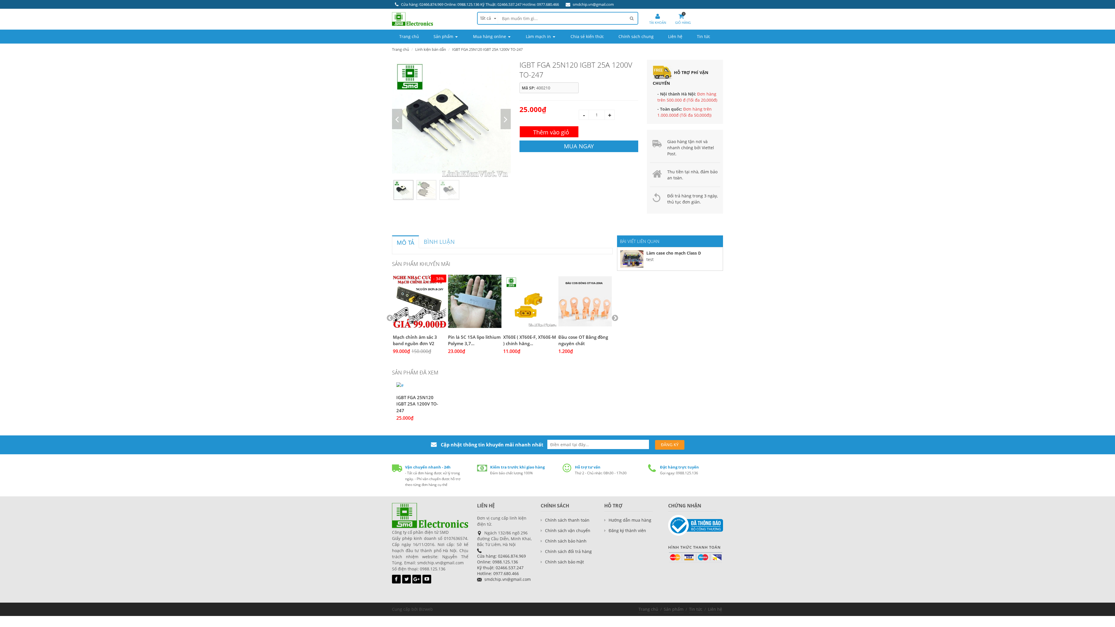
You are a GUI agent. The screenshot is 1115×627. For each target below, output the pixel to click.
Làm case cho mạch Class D (673, 253)
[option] (451, 119)
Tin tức (695, 609)
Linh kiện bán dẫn (430, 49)
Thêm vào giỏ (551, 132)
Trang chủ (400, 49)
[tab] (405, 241)
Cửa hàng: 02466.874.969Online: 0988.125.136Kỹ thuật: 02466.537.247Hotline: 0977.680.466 (501, 564)
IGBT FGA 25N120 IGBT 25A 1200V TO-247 (417, 403)
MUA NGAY (579, 146)
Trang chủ (648, 609)
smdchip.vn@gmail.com (593, 4)
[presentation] (405, 242)
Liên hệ (715, 609)
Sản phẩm (674, 609)
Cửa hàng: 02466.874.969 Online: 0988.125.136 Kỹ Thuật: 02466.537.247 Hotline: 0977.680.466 (480, 4)
